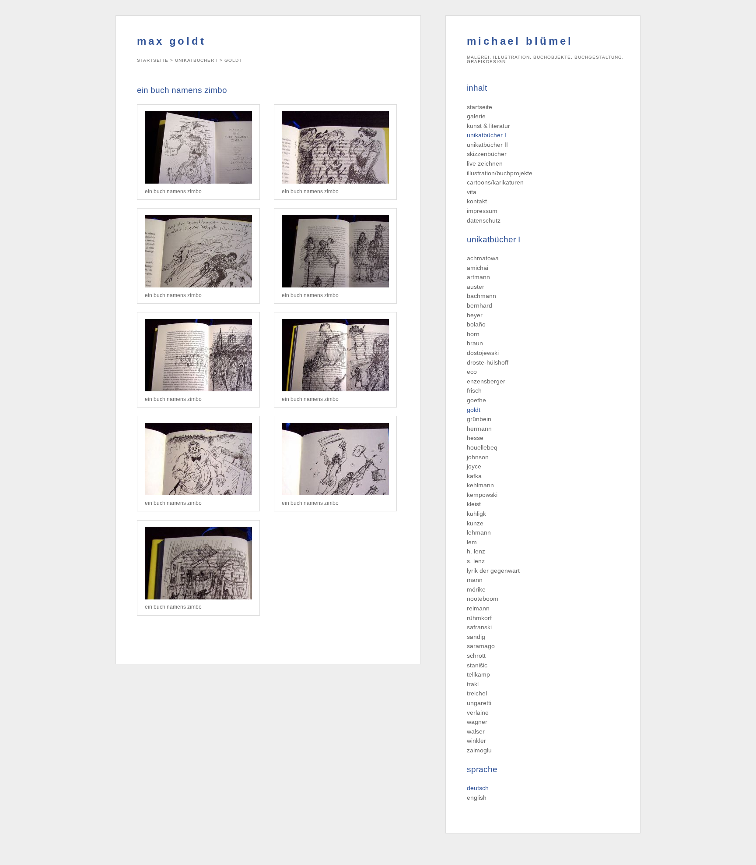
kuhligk (476, 513)
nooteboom (482, 598)
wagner (477, 721)
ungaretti (479, 702)
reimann (478, 608)
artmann (478, 276)
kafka (474, 475)
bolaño (476, 324)
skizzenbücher (487, 153)
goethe (476, 400)
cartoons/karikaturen (495, 182)
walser (476, 731)
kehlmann (480, 485)
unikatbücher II (487, 144)
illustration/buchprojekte (499, 173)
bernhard (479, 305)
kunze (475, 523)
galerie (476, 116)
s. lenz (476, 560)
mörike (476, 589)
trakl (473, 684)
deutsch (478, 787)
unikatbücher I (486, 134)
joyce (474, 466)
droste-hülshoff (487, 362)
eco (472, 371)
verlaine (478, 712)
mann (475, 579)
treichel (477, 693)
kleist (474, 503)
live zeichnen (485, 163)
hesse (475, 437)
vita (471, 191)
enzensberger (486, 381)
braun (475, 343)
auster (475, 286)
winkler (476, 740)
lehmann (479, 532)
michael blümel (520, 41)
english (476, 797)
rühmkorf (479, 617)
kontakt (477, 201)
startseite (479, 106)
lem (472, 542)
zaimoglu (479, 750)
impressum (482, 210)
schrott (476, 655)
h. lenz (476, 551)
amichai (477, 267)
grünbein (479, 418)
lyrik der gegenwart (493, 570)
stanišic (477, 665)
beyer (475, 315)
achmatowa (483, 258)
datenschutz (483, 220)
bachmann (481, 295)
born (473, 333)
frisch (474, 390)
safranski (479, 627)
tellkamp (478, 674)
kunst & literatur (488, 125)
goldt (473, 409)
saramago (481, 645)
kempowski (482, 494)
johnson (478, 457)
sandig (476, 636)
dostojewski (483, 352)
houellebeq (482, 447)
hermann (479, 428)
